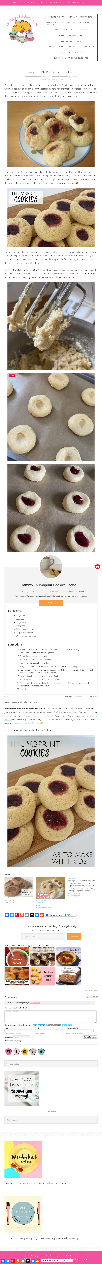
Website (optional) (72, 1028)
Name (6, 1028)
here (24, 712)
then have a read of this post (26, 723)
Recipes (95, 990)
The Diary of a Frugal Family (22, 28)
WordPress (75, 1259)
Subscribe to (8, 1037)
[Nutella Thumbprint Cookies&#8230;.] (18, 887)
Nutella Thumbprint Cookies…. (15, 898)
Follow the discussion (95, 997)
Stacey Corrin (64, 1255)
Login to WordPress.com (53, 1025)
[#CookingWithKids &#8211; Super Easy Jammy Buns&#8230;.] (50, 888)
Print (51, 602)
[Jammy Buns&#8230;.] (83, 887)
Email (37, 1028)
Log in (84, 1259)
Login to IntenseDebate (39, 1025)
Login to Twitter (67, 1025)
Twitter (72, 712)
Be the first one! (35, 1003)
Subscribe (74, 936)
